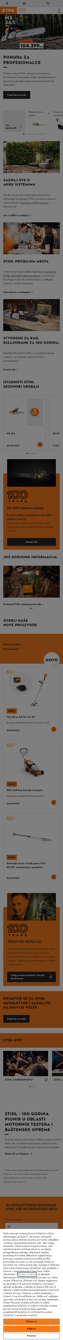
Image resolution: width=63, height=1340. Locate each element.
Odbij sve (31, 1328)
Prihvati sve (31, 1321)
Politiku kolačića (27, 1274)
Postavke (31, 1335)
